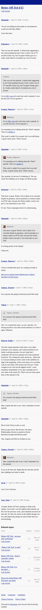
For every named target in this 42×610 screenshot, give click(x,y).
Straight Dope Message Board (11, 2)
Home (3, 595)
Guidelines (21, 595)
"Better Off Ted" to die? (11, 547)
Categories (11, 595)
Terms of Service (7, 599)
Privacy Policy (20, 599)
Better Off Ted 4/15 (12, 7)
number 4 (11, 132)
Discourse (13, 604)
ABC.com (9, 96)
